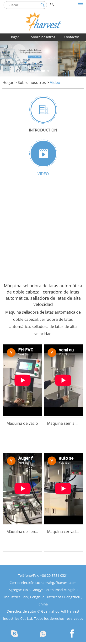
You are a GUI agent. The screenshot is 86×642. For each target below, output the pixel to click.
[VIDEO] (43, 153)
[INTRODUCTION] (43, 110)
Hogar (14, 37)
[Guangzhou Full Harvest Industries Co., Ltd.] (43, 16)
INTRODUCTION (43, 130)
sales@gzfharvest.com (58, 582)
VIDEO (43, 173)
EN (51, 4)
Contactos (72, 37)
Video (55, 82)
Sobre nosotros (43, 37)
